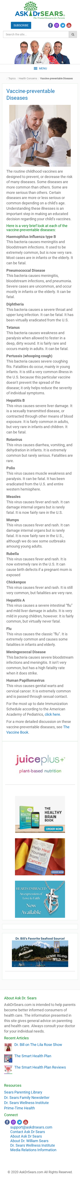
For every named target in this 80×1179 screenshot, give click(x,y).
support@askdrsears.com (31, 1127)
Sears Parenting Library (23, 1092)
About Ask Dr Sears (26, 1136)
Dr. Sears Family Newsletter (26, 1097)
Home (5, 78)
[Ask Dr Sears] (40, 10)
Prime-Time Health (19, 1108)
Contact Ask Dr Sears (27, 1132)
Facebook (50, 25)
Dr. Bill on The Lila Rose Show (38, 1044)
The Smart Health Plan (32, 1056)
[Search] (73, 34)
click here (52, 714)
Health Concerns (28, 78)
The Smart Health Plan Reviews (40, 1067)
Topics (12, 78)
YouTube (68, 25)
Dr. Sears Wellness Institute (26, 1103)
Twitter (62, 25)
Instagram (56, 25)
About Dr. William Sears (29, 1141)
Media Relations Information (33, 1150)
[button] (43, 68)
